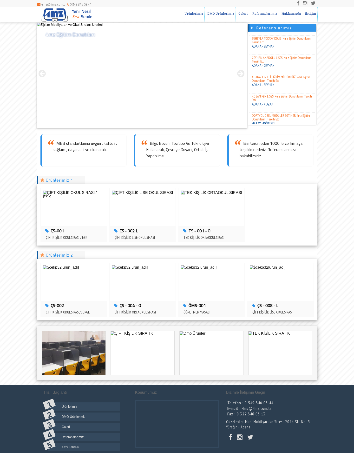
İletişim (309, 13)
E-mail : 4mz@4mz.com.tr (249, 408)
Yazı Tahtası (70, 447)
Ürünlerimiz (193, 13)
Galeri (242, 13)
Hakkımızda (290, 13)
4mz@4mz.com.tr (53, 4)
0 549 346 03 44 (80, 4)
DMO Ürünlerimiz (220, 13)
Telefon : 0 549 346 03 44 (250, 403)
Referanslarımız (263, 13)
